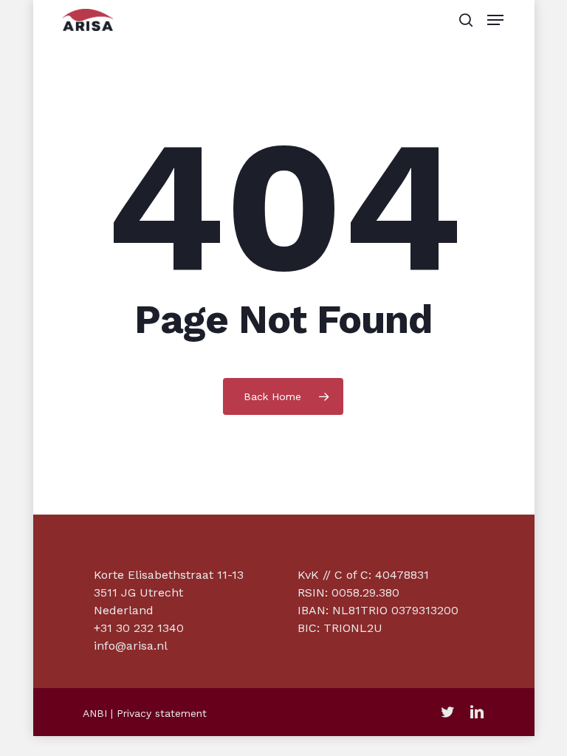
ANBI (95, 713)
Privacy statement (162, 713)
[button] (495, 20)
